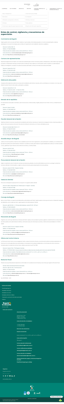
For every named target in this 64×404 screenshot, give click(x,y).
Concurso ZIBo (5, 306)
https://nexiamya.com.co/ (13, 275)
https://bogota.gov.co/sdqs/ (17, 154)
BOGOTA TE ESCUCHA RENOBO (9, 303)
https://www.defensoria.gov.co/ (14, 95)
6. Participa (4, 23)
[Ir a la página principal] (31, 4)
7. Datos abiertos (28, 23)
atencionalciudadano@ (16, 254)
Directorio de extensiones (23, 328)
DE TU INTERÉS (13, 8)
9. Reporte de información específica (33, 26)
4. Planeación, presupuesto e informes (10, 19)
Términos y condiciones (32, 398)
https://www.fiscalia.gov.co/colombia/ (16, 134)
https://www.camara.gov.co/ (13, 76)
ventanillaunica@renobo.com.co (24, 345)
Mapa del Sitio (32, 390)
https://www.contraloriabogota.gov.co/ (16, 54)
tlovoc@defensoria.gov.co (17, 93)
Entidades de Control (6, 292)
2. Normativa (4, 16)
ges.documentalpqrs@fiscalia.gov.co (19, 132)
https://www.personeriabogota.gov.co (16, 234)
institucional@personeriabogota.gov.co (20, 232)
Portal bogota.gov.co (6, 288)
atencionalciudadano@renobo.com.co (26, 355)
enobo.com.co (26, 254)
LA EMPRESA (4, 8)
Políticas (4, 299)
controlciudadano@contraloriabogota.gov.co (22, 52)
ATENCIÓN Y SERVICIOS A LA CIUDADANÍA (39, 9)
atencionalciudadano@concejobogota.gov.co (22, 211)
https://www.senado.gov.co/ (13, 115)
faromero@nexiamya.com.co (33, 273)
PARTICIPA (29, 8)
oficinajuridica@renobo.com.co (24, 350)
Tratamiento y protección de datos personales (12, 297)
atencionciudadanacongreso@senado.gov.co (22, 74)
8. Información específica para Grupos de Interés (12, 26)
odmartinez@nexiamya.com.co (18, 273)
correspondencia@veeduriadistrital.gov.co (21, 191)
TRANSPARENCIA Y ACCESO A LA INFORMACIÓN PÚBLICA (56, 9)
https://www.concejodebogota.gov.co (16, 212)
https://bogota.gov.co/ (12, 156)
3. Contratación (28, 16)
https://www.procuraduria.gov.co (14, 175)
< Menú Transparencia (6, 13)
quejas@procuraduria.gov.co (18, 173)
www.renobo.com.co (7, 379)
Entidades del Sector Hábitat (8, 294)
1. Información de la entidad (31, 13)
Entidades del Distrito (6, 290)
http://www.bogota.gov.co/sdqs (24, 362)
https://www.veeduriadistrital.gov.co (15, 193)
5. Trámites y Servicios (29, 19)
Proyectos (21, 8)
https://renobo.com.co (12, 255)
